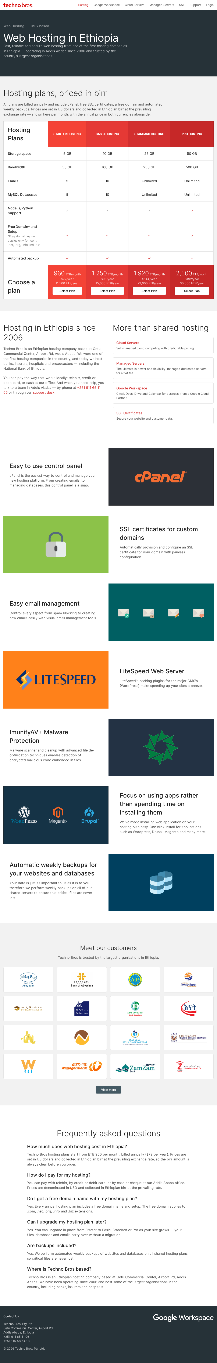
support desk (43, 392)
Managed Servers (161, 5)
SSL (182, 5)
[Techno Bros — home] (18, 5)
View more (108, 1089)
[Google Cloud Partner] (183, 1318)
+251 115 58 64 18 (16, 1341)
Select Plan (67, 291)
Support (195, 5)
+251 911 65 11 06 (16, 1336)
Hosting (83, 5)
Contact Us (11, 1316)
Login (210, 5)
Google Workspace (107, 5)
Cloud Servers (134, 5)
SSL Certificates (129, 413)
